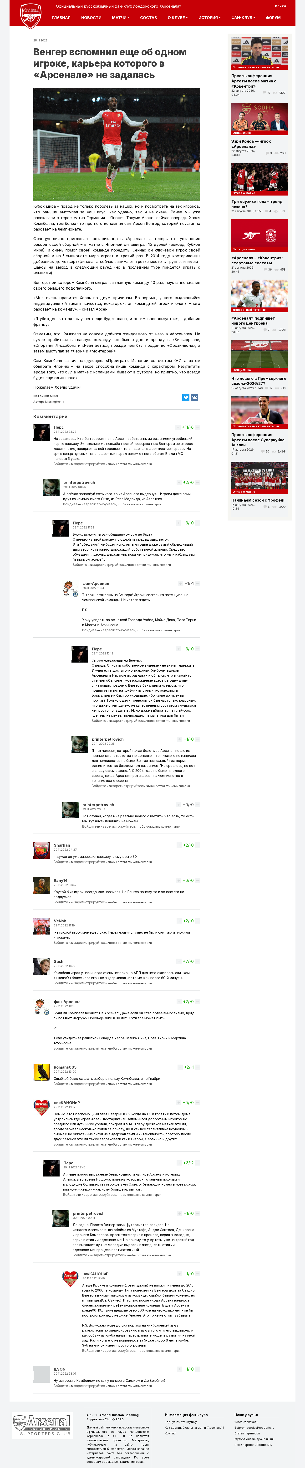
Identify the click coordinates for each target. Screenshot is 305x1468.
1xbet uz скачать (246, 1422)
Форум (273, 17)
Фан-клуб (241, 17)
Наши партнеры (245, 1445)
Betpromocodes (245, 1427)
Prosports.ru (265, 1427)
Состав (148, 17)
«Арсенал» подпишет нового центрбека (253, 321)
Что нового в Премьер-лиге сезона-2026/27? (258, 381)
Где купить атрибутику (181, 1422)
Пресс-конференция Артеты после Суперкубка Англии (258, 439)
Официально (242, 133)
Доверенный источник (249, 310)
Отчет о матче (244, 193)
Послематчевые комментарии (256, 67)
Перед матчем (244, 249)
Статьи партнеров (247, 1433)
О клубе (176, 17)
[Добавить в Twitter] (186, 398)
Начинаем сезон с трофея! (258, 500)
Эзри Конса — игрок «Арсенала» (251, 144)
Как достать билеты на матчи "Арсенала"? (194, 1427)
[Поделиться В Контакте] (195, 398)
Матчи (119, 17)
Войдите (61, 464)
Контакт (170, 1433)
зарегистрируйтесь (90, 464)
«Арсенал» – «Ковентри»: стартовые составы (257, 261)
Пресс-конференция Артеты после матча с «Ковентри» (253, 80)
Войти (280, 6)
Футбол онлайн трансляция (254, 1439)
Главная (61, 17)
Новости (91, 17)
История (208, 17)
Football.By (264, 1445)
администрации (133, 1461)
